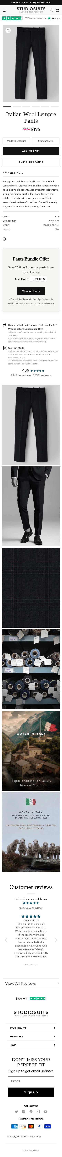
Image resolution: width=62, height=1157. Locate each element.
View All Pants (31, 291)
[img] (31, 903)
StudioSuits (34, 1150)
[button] (5, 10)
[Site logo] (31, 1014)
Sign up (31, 1092)
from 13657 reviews (31, 907)
